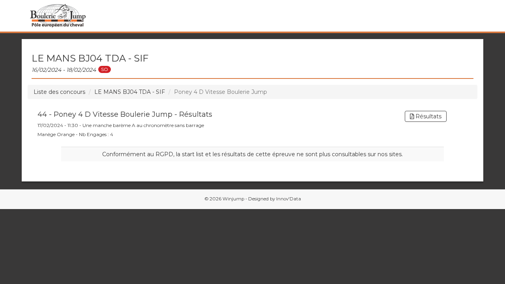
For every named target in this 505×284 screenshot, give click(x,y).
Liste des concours (59, 91)
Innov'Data (288, 199)
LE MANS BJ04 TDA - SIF (129, 91)
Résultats (427, 116)
